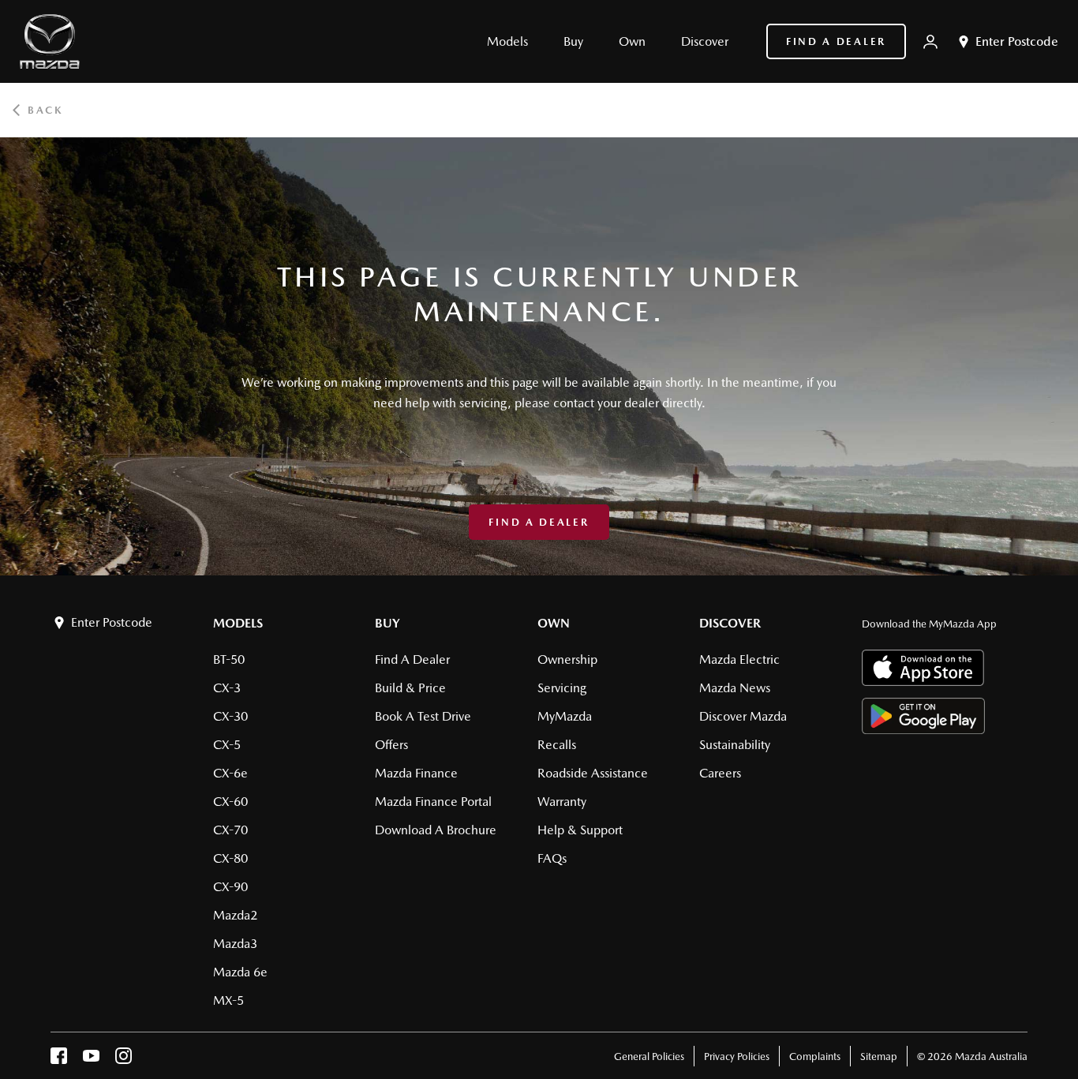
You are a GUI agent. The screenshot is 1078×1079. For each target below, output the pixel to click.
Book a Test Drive (423, 716)
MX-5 (228, 1000)
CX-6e (230, 773)
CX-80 (230, 858)
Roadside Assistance (592, 773)
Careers (720, 773)
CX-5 (227, 744)
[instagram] (123, 1059)
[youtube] (91, 1059)
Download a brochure (435, 829)
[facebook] (59, 1059)
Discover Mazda (743, 716)
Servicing (561, 687)
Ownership (567, 659)
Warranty (561, 801)
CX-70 (230, 829)
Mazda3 (235, 943)
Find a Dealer (836, 41)
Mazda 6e (240, 972)
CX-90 (230, 886)
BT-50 (229, 659)
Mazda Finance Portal (433, 801)
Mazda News (734, 687)
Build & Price (410, 687)
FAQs (552, 858)
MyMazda (564, 716)
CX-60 (230, 801)
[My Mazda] (930, 42)
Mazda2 (235, 915)
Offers (391, 744)
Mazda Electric (739, 659)
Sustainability (734, 744)
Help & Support (580, 829)
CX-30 (230, 716)
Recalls (556, 744)
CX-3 (227, 687)
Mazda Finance (416, 773)
